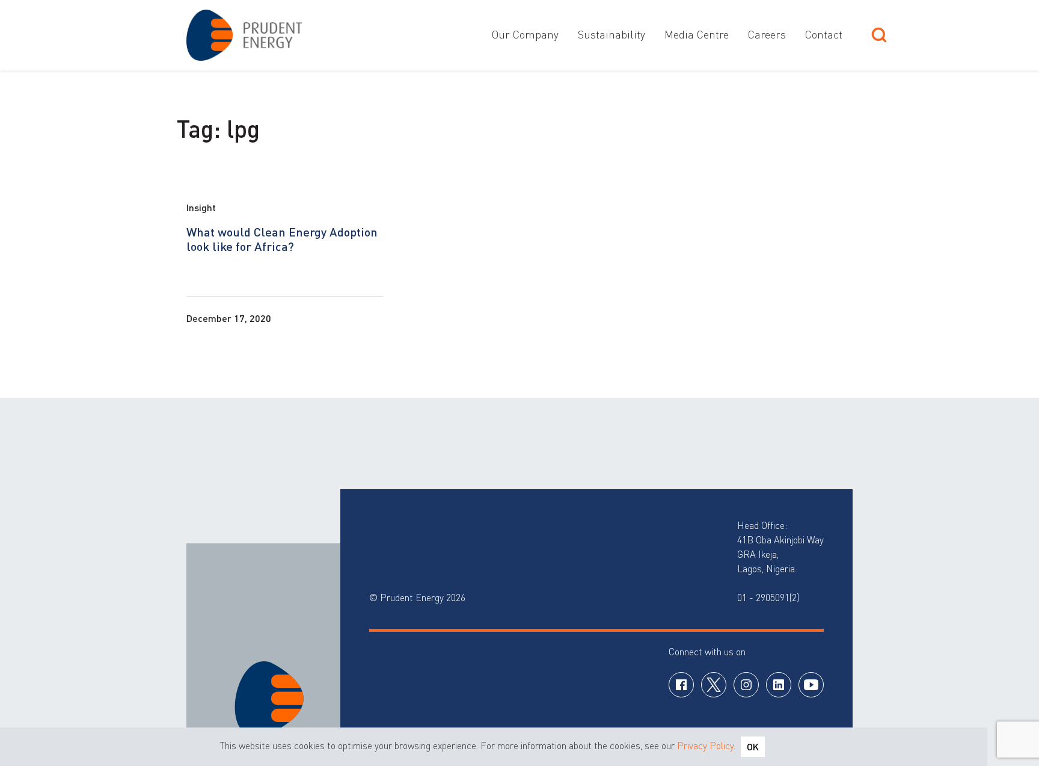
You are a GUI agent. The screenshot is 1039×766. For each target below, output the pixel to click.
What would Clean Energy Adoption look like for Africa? (282, 238)
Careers (767, 34)
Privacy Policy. (706, 746)
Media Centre (696, 34)
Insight (201, 207)
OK (753, 746)
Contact (823, 34)
